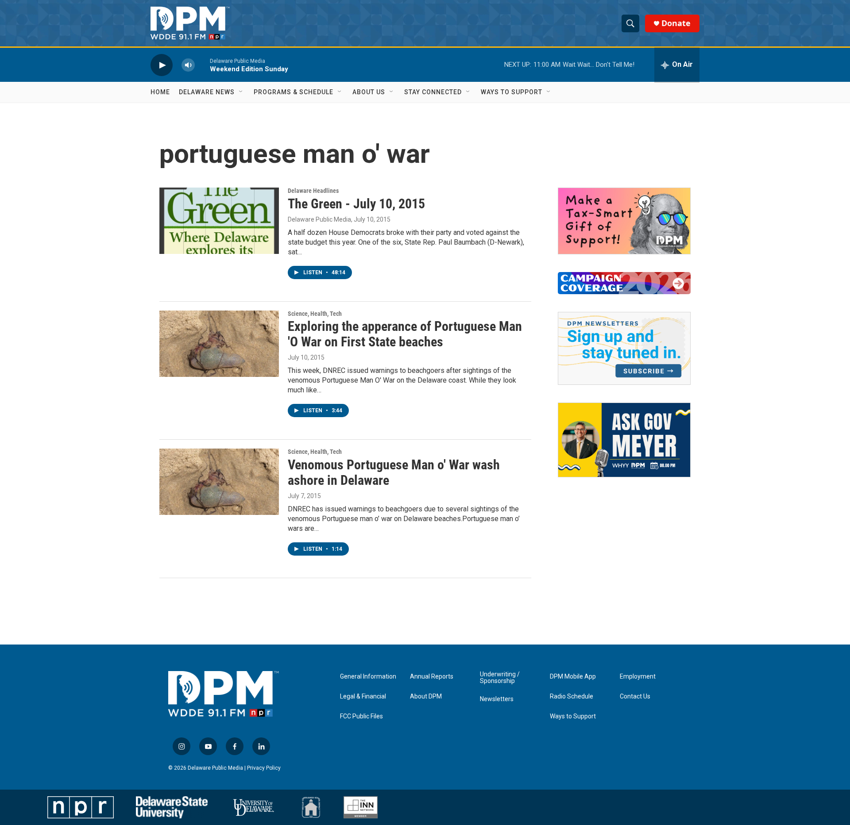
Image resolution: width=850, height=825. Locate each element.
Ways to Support (511, 92)
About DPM (426, 696)
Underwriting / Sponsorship (500, 678)
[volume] (188, 65)
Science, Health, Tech (315, 313)
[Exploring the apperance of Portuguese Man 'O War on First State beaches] (219, 344)
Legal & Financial (363, 696)
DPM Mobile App (573, 676)
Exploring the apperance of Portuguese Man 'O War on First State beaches (405, 333)
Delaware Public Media (319, 219)
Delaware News (207, 92)
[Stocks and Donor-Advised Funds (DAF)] (624, 221)
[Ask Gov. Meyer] (624, 440)
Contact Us (635, 696)
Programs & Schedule (293, 92)
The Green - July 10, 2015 (356, 203)
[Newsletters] (624, 348)
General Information (368, 676)
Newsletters (497, 699)
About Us (368, 92)
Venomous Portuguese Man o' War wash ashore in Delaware (394, 472)
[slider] (202, 64)
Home (160, 92)
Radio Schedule (571, 696)
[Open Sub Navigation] (241, 92)
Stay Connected (433, 92)
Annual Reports (431, 676)
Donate (676, 23)
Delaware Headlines (313, 190)
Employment (638, 676)
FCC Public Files (361, 716)
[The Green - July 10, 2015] (219, 221)
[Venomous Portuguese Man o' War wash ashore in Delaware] (219, 482)
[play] (162, 65)
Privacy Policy (264, 768)
